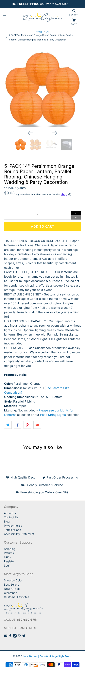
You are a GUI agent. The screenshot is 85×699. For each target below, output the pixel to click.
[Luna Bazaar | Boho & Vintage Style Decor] (42, 17)
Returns (9, 553)
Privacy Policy (13, 525)
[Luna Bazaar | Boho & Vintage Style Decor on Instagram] (15, 636)
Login (7, 565)
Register (9, 561)
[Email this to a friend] (37, 425)
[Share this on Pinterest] (27, 425)
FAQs (7, 557)
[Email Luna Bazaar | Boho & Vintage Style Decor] (6, 636)
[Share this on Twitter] (8, 425)
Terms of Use (12, 529)
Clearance (10, 592)
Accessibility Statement (19, 534)
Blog (7, 521)
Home (39, 32)
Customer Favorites (16, 597)
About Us (10, 513)
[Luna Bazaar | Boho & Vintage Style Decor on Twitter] (24, 636)
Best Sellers (11, 584)
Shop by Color (13, 580)
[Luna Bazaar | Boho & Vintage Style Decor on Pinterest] (19, 636)
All (47, 32)
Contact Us (11, 517)
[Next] (55, 133)
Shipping (9, 548)
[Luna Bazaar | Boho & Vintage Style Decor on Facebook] (10, 636)
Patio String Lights (53, 415)
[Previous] (30, 133)
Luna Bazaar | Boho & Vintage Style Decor (47, 656)
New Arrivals (12, 588)
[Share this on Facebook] (17, 425)
